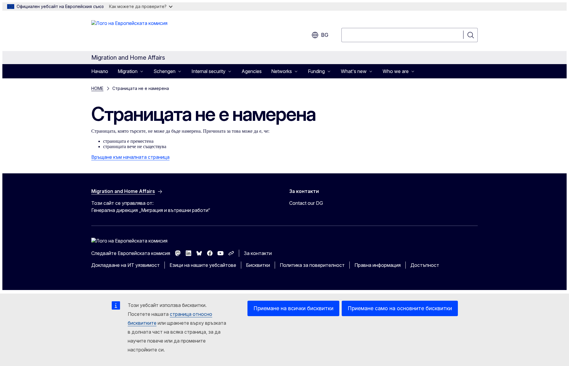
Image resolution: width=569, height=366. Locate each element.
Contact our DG (306, 203)
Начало (99, 71)
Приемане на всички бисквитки (293, 308)
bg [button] (324, 35)
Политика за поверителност (312, 265)
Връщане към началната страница (130, 157)
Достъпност (424, 265)
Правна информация (377, 265)
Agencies (252, 71)
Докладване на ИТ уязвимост (125, 265)
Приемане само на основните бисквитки (400, 308)
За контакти (258, 253)
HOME (97, 88)
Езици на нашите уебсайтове (203, 265)
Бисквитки (258, 265)
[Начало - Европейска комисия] (129, 32)
